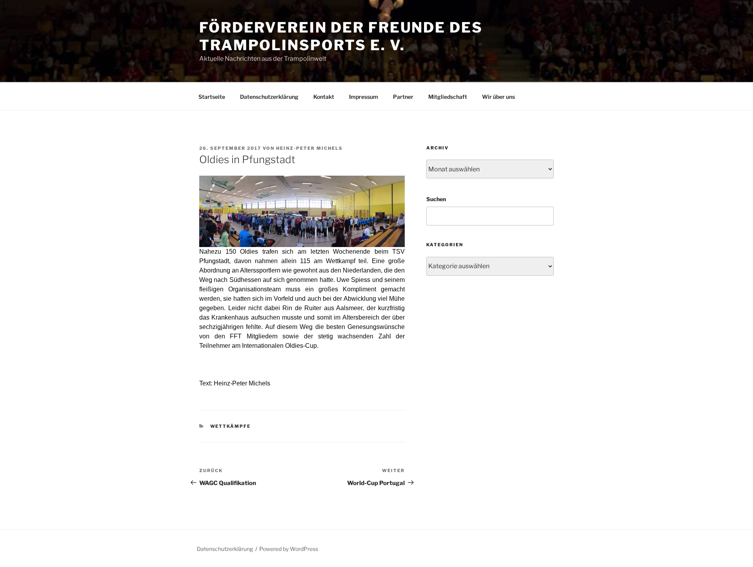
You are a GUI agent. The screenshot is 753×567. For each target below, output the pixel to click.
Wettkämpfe (230, 426)
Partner (403, 96)
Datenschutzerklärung (269, 96)
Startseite (211, 96)
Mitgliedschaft (447, 96)
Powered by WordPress (288, 548)
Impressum (363, 96)
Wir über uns (498, 96)
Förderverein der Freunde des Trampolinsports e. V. (341, 36)
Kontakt (323, 96)
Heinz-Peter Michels (309, 148)
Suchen (436, 199)
